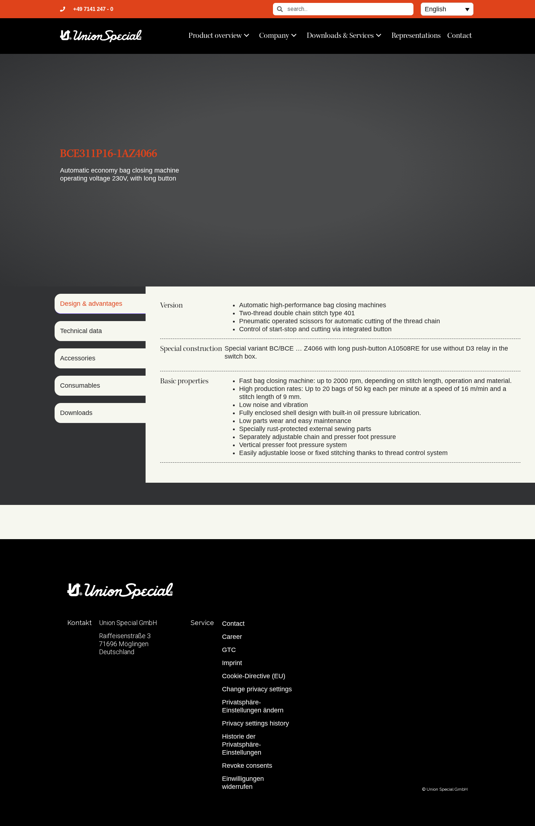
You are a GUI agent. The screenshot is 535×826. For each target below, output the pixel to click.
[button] (447, 9)
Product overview (215, 35)
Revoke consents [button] (247, 765)
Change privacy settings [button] (257, 689)
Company (274, 35)
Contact (459, 35)
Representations (416, 35)
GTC (229, 649)
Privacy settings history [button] (255, 723)
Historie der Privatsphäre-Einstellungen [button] (241, 744)
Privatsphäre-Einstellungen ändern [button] (253, 706)
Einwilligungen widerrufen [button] (243, 782)
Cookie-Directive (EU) (253, 676)
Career (232, 636)
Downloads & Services (340, 35)
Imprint (232, 663)
